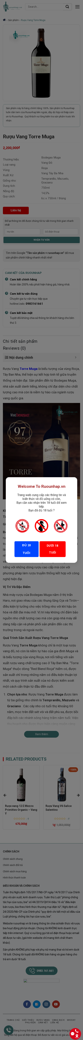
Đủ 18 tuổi (26, 549)
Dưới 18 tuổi (52, 549)
